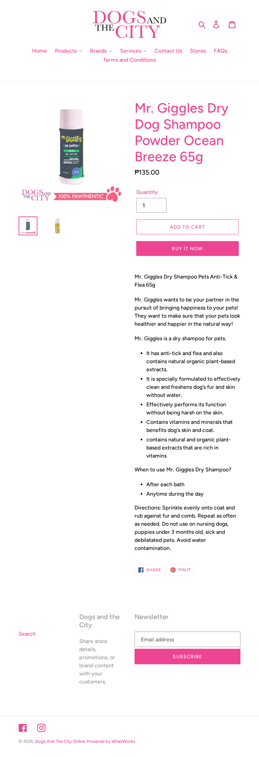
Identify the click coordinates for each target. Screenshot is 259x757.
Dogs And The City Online (60, 741)
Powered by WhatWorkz (111, 741)
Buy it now (187, 249)
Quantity (147, 192)
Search (27, 634)
